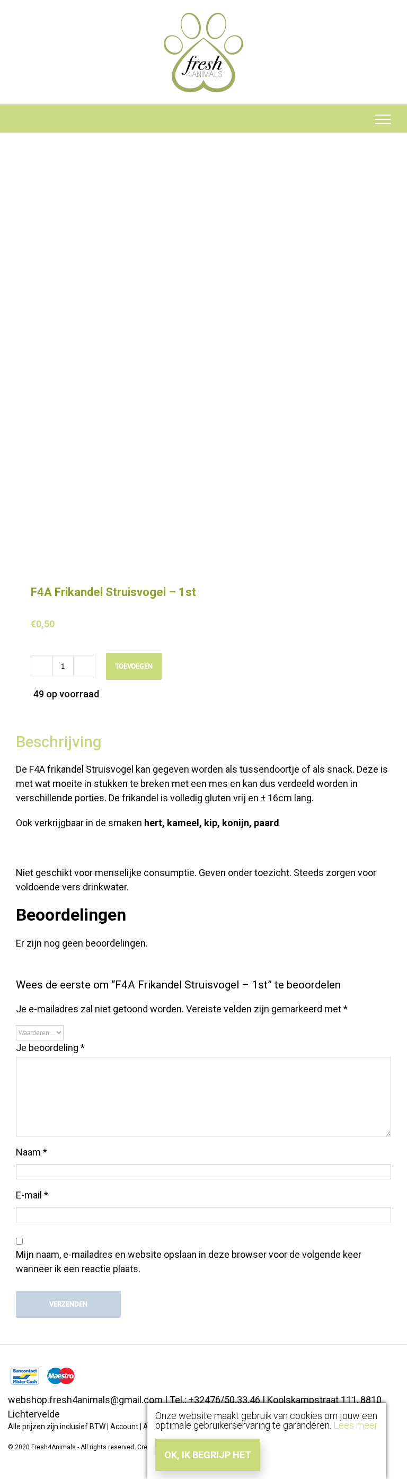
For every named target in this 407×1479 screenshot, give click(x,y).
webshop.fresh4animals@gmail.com (85, 1399)
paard (266, 822)
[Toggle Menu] (383, 119)
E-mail (32, 1195)
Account (124, 1426)
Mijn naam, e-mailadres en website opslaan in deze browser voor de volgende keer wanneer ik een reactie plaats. (188, 1261)
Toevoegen (134, 666)
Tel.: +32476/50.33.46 (215, 1399)
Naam (31, 1152)
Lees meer (355, 1425)
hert (153, 822)
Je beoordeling (50, 1047)
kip (209, 822)
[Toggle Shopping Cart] (24, 119)
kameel (183, 822)
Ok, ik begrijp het (207, 1454)
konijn (235, 822)
